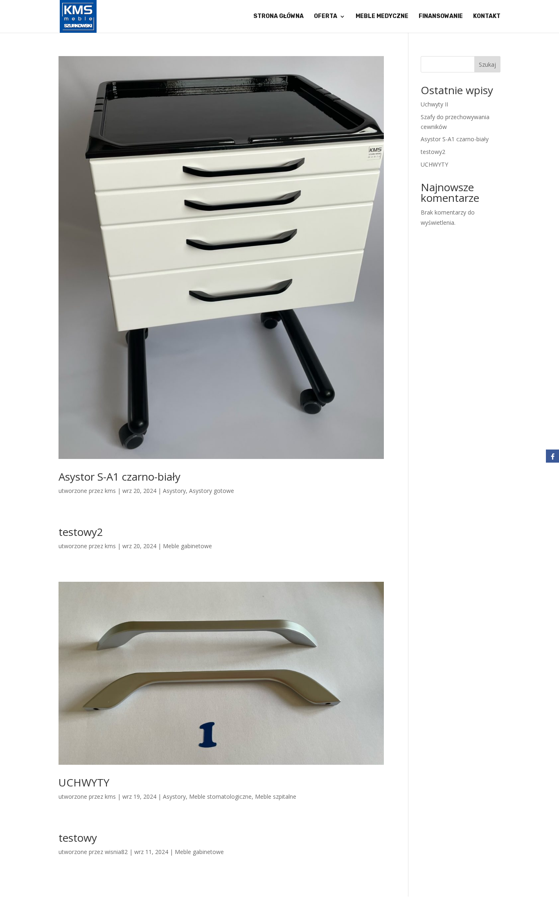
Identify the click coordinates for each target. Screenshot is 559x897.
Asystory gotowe (211, 491)
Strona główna (278, 17)
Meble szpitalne (275, 796)
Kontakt (486, 17)
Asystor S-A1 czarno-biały (119, 476)
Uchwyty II (434, 104)
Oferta (325, 17)
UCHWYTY (84, 782)
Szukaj (487, 64)
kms (110, 491)
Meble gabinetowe (187, 546)
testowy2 (81, 531)
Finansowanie (441, 17)
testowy (78, 837)
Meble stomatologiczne (220, 796)
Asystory (174, 491)
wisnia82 (116, 852)
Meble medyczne (382, 17)
